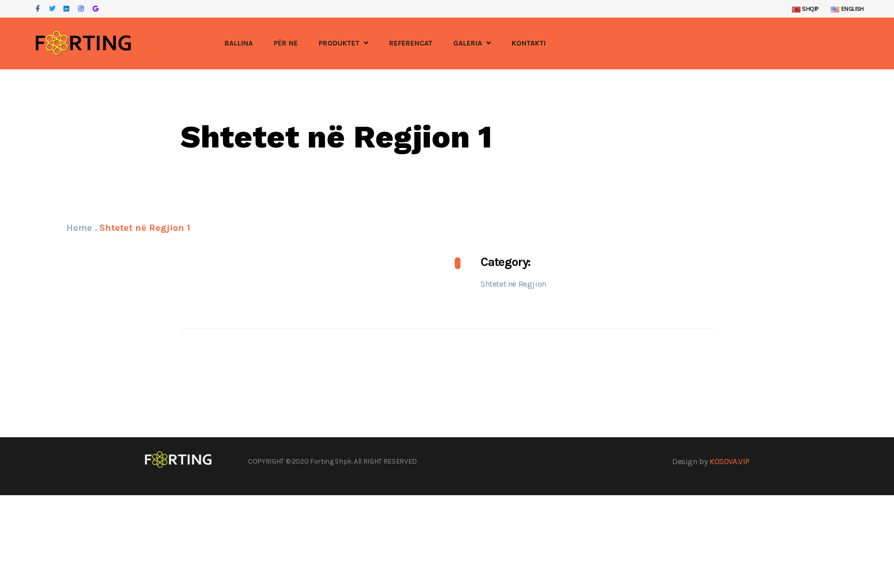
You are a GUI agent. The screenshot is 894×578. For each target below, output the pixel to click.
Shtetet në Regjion (513, 284)
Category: (505, 262)
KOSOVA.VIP (729, 461)
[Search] (860, 44)
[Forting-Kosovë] (83, 43)
